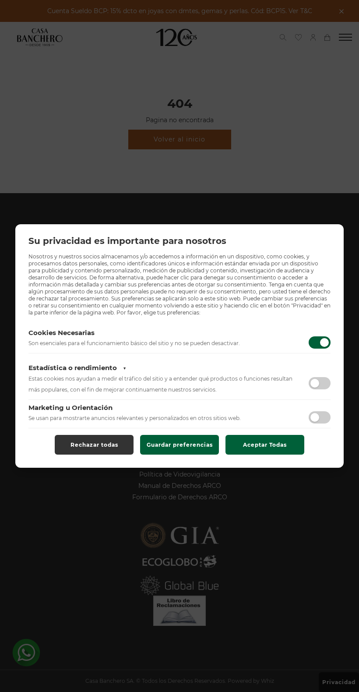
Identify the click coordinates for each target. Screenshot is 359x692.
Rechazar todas (94, 444)
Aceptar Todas (265, 444)
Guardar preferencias (180, 444)
